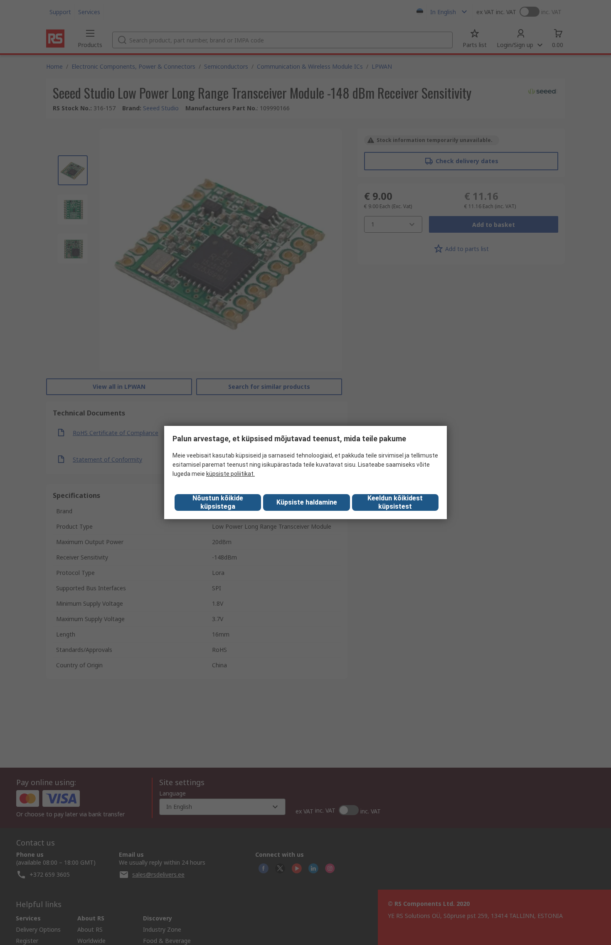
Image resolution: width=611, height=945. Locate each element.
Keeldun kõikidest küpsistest (395, 502)
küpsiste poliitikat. (230, 473)
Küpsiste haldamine (306, 502)
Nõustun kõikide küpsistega (217, 502)
